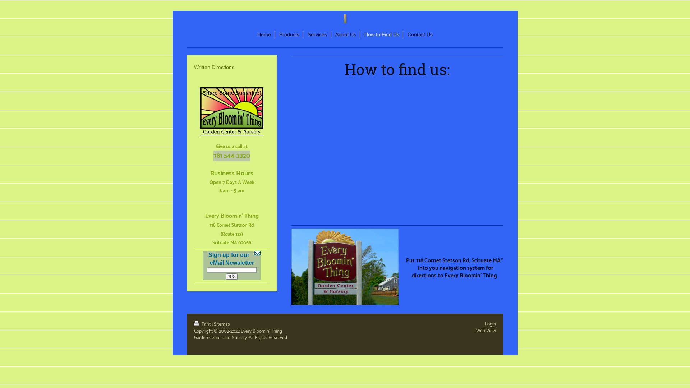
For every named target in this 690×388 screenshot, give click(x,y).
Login (490, 324)
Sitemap (222, 324)
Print (206, 324)
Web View (486, 331)
